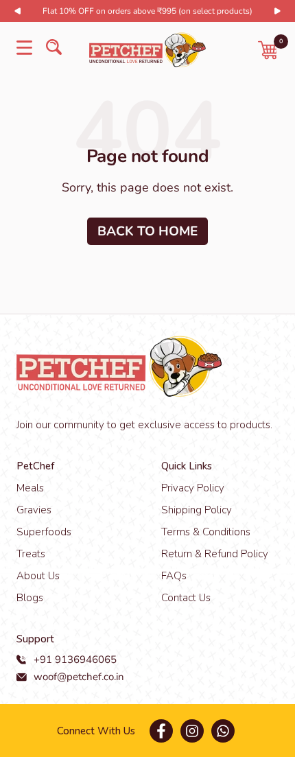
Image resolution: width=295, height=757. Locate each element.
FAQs (174, 576)
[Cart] (268, 50)
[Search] (54, 50)
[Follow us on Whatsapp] (222, 730)
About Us (38, 576)
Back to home (147, 231)
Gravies (33, 510)
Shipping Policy (196, 510)
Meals (30, 488)
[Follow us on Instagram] (191, 730)
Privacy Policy (192, 488)
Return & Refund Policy (214, 554)
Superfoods (43, 532)
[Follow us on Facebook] (160, 730)
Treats (30, 554)
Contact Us (186, 598)
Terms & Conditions (205, 532)
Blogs (29, 598)
